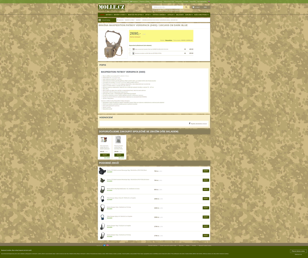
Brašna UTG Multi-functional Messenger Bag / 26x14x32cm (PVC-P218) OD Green (128, 179)
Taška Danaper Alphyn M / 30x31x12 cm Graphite (119, 216)
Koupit (206, 171)
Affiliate (188, 245)
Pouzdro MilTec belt (179, 10)
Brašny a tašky (129, 20)
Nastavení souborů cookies (205, 245)
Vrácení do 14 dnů (169, 1)
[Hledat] (186, 7)
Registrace (135, 1)
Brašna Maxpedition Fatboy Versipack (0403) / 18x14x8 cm (159, 20)
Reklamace (178, 1)
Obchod (121, 20)
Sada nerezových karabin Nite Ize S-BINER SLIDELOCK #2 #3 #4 (151, 49)
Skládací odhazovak (163, 10)
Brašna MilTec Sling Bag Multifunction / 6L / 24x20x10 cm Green (123, 188)
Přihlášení (126, 1)
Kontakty (185, 1)
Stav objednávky (202, 1)
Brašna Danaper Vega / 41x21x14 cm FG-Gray (119, 234)
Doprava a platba (144, 1)
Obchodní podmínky (156, 1)
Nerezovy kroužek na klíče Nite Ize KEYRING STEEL (148, 53)
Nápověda (193, 1)
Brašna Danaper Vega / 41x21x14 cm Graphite (119, 225)
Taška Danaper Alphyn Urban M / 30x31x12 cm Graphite (121, 198)
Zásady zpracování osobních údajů (168, 245)
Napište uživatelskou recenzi (199, 123)
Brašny (138, 20)
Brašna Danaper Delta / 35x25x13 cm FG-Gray (119, 207)
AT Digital (171, 10)
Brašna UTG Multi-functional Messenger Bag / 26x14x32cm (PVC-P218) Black (127, 170)
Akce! (102, 14)
